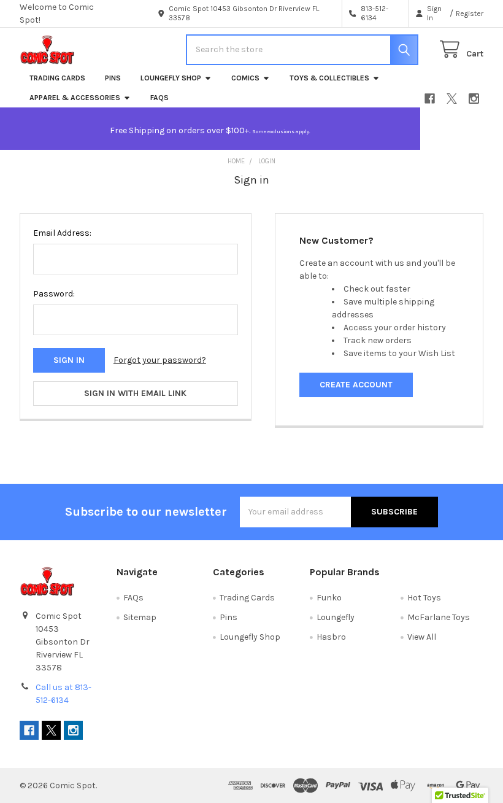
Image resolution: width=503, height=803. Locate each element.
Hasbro (331, 637)
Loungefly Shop (170, 78)
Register (469, 13)
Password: (54, 294)
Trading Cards (57, 78)
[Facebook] (429, 98)
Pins (113, 78)
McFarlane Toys (438, 617)
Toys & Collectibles (329, 78)
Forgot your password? (159, 360)
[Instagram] (473, 98)
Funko (329, 597)
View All (421, 637)
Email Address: (62, 233)
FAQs (159, 97)
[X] (451, 98)
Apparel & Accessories (74, 97)
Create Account (356, 384)
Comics (245, 78)
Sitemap (139, 617)
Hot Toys (424, 597)
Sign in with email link (135, 393)
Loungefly (336, 617)
